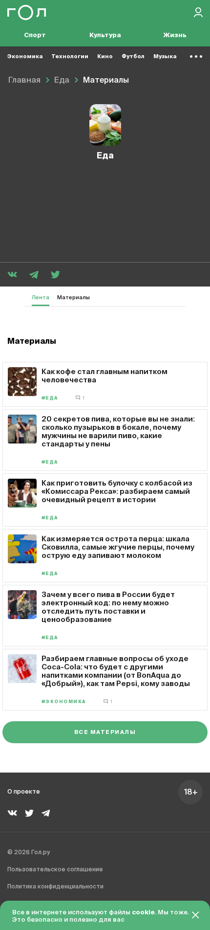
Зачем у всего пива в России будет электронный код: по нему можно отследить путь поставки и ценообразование (108, 606)
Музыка (164, 56)
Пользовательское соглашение (55, 870)
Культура (105, 35)
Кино (105, 56)
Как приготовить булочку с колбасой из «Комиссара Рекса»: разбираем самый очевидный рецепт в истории (117, 491)
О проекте (23, 792)
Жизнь (175, 35)
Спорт (35, 35)
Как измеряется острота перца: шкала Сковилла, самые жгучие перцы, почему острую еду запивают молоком (118, 546)
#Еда (50, 398)
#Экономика (64, 702)
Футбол (133, 56)
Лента (40, 297)
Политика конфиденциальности (55, 887)
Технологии (69, 56)
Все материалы (105, 732)
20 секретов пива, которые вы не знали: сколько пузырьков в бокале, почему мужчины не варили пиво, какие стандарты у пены (118, 431)
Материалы (73, 297)
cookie (143, 912)
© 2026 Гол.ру (28, 853)
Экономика (24, 56)
